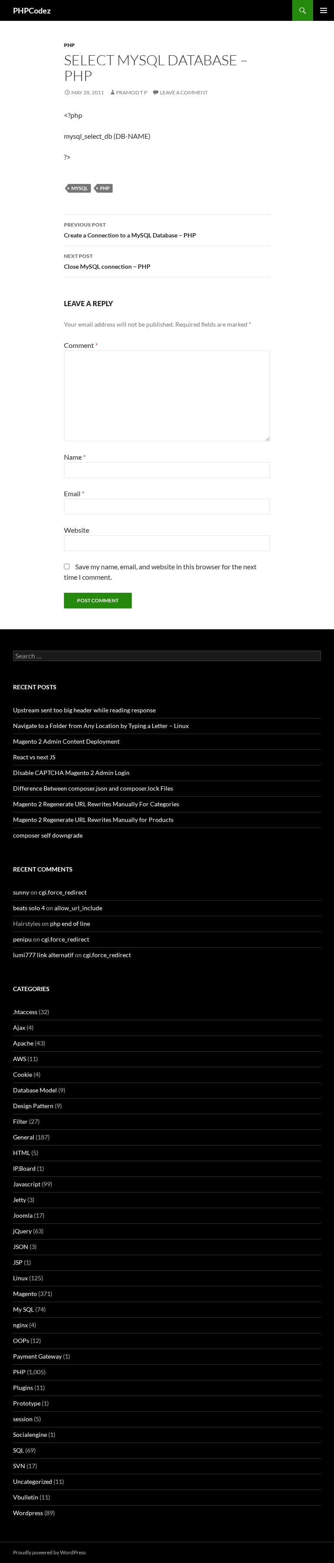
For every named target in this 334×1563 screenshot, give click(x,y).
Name (75, 457)
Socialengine (30, 1434)
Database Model (35, 1090)
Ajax (19, 1027)
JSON (20, 1246)
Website (76, 530)
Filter (20, 1121)
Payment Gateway (37, 1356)
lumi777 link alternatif (43, 955)
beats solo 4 (29, 908)
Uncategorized (32, 1481)
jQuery (22, 1231)
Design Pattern (33, 1105)
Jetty (19, 1199)
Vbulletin (25, 1497)
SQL (18, 1450)
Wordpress (28, 1512)
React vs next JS (34, 757)
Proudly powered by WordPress (49, 1552)
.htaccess (25, 1011)
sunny (21, 892)
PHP (69, 45)
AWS (19, 1058)
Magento (25, 1293)
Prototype (26, 1403)
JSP (18, 1262)
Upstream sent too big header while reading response (84, 710)
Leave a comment (184, 92)
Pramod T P (131, 92)
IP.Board (24, 1168)
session (23, 1419)
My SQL (23, 1309)
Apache (23, 1043)
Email (74, 493)
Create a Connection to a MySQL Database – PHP (130, 230)
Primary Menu (323, 10)
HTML (21, 1152)
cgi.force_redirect (63, 892)
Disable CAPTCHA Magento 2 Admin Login (71, 772)
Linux (20, 1278)
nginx (20, 1325)
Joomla (23, 1215)
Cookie (22, 1074)
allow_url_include (78, 908)
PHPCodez (31, 10)
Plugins (23, 1387)
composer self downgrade (48, 835)
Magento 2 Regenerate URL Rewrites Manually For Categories (96, 804)
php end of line (70, 923)
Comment (81, 345)
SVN (19, 1465)
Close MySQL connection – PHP (107, 261)
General (23, 1137)
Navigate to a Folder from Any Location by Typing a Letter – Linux (101, 725)
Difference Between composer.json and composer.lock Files (93, 788)
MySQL (79, 188)
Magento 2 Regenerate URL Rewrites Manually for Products (93, 819)
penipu (22, 939)
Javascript (26, 1184)
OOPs (21, 1340)
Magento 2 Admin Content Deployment (66, 741)
